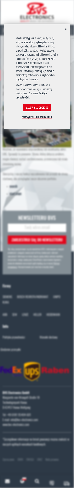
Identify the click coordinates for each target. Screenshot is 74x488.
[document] (37, 78)
